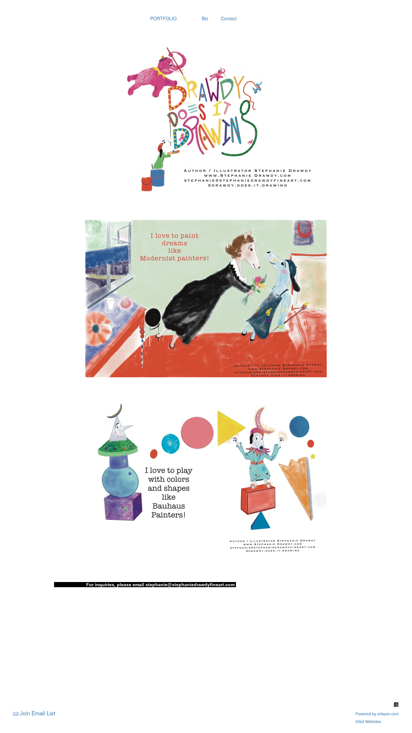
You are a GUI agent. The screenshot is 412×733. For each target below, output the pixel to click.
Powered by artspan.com (377, 713)
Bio (205, 18)
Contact (229, 18)
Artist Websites (368, 721)
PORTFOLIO (163, 18)
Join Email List (37, 713)
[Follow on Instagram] (396, 705)
